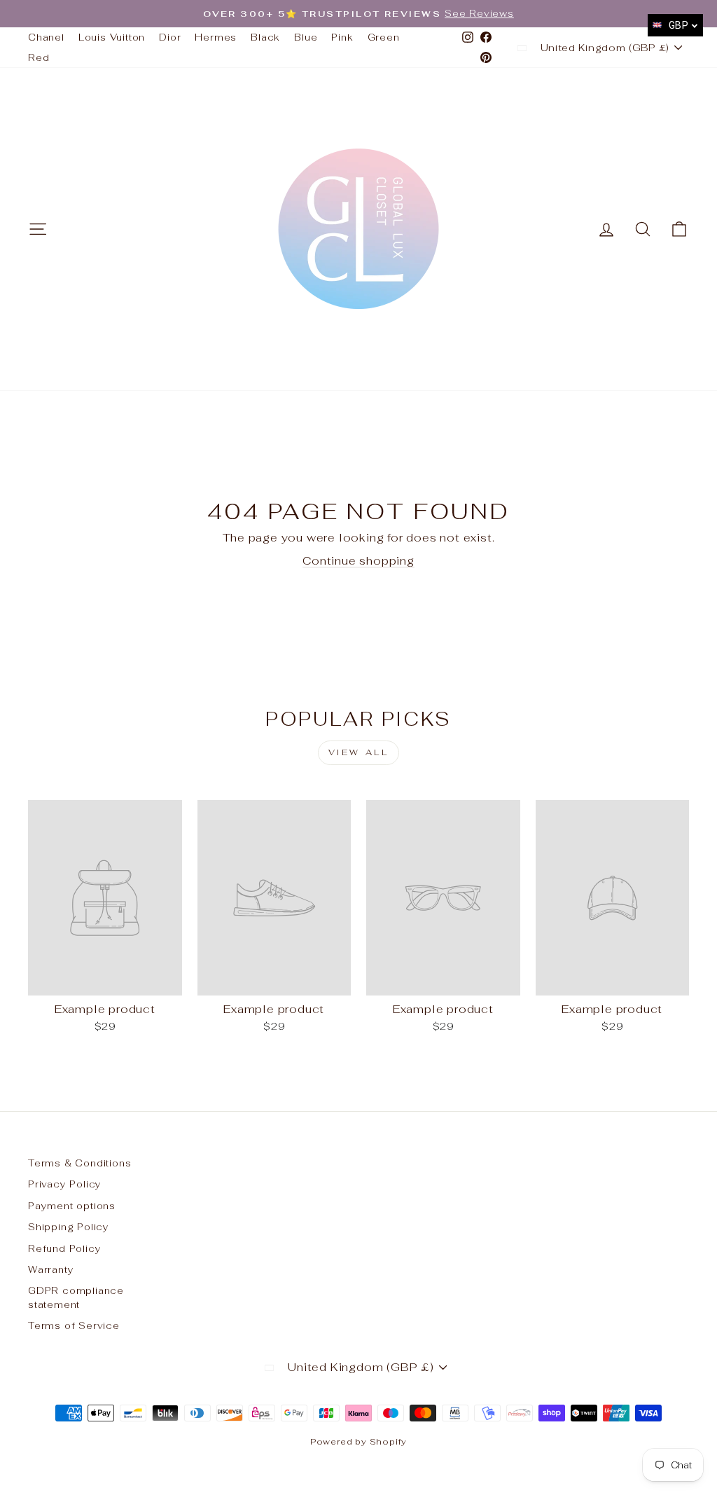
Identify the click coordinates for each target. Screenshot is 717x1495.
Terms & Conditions (79, 1163)
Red (38, 57)
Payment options (72, 1205)
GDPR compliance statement (76, 1297)
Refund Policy (64, 1248)
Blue (305, 37)
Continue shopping (358, 560)
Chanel (46, 37)
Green (384, 37)
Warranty (51, 1269)
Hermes (216, 37)
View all (358, 752)
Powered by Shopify (358, 1441)
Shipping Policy (68, 1226)
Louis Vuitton (111, 37)
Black (265, 37)
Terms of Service (74, 1325)
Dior (170, 37)
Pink (342, 37)
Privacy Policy (65, 1184)
